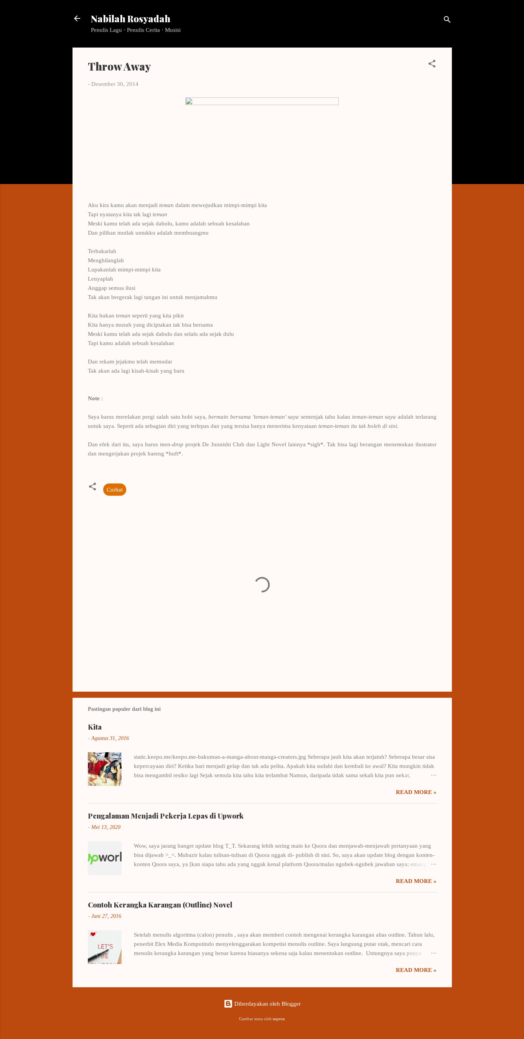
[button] (432, 65)
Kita (95, 727)
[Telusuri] (447, 21)
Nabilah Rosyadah (130, 18)
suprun (279, 1019)
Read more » (416, 792)
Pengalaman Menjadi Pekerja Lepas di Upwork (166, 815)
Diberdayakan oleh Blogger (267, 1004)
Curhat (115, 490)
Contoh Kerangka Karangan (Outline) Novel (160, 904)
